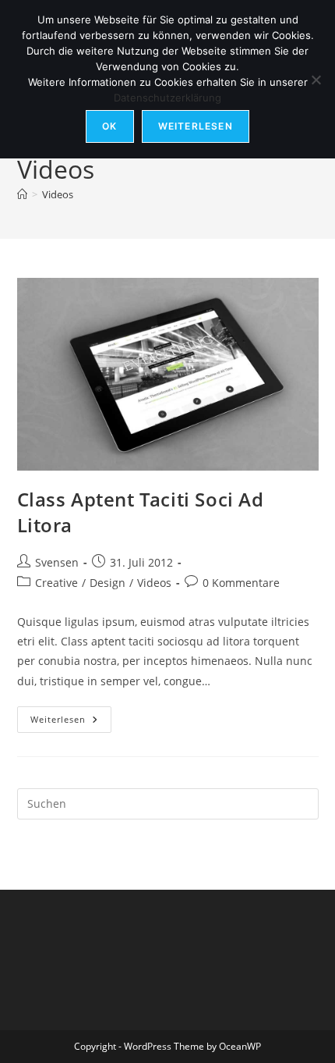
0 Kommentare (241, 582)
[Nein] (315, 79)
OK (109, 126)
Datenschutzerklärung (167, 97)
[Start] (22, 194)
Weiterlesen (70, 722)
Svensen (57, 562)
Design (107, 582)
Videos (57, 194)
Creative (56, 582)
